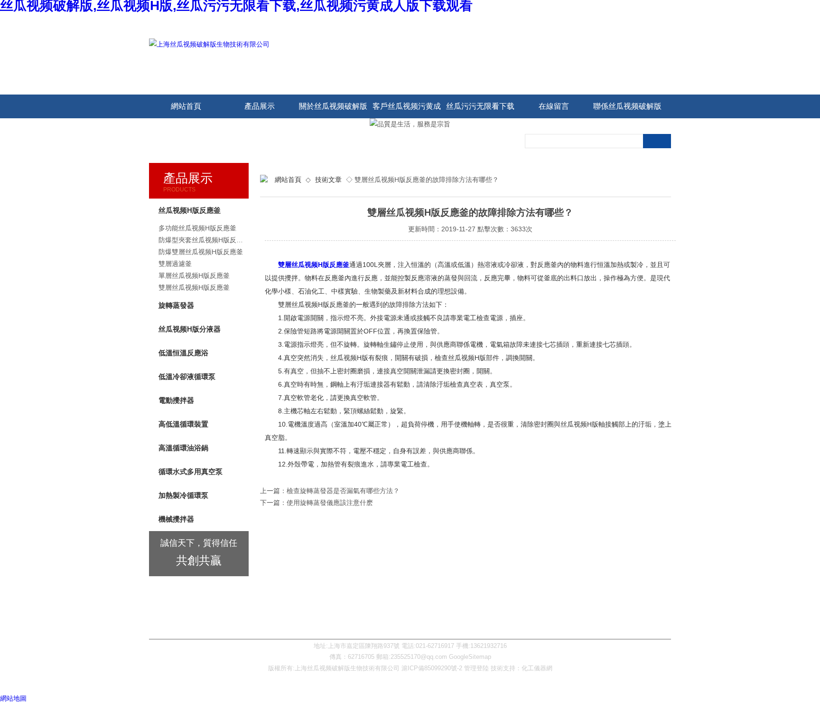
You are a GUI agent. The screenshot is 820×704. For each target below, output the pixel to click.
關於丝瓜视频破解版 (333, 106)
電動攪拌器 (176, 400)
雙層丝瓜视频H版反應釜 (313, 264)
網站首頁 (186, 106)
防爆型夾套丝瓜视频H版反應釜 (203, 240)
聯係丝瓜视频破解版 (627, 106)
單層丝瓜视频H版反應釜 (194, 275)
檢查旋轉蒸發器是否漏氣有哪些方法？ (343, 491)
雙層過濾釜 (175, 263)
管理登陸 (476, 668)
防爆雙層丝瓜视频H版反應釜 (200, 252)
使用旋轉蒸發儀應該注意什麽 (330, 502)
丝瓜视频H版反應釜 (189, 210)
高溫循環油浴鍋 (183, 448)
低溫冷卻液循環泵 (186, 376)
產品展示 (259, 106)
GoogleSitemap (470, 656)
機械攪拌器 (176, 519)
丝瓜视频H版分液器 (189, 329)
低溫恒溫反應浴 (183, 353)
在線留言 (554, 106)
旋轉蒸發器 (176, 305)
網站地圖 (13, 698)
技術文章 (328, 179)
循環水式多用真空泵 (190, 471)
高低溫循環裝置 (183, 424)
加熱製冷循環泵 (183, 495)
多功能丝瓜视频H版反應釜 (197, 228)
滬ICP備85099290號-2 (431, 668)
